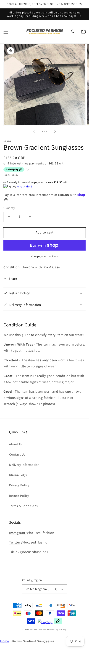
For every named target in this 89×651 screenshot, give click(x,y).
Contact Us (17, 454)
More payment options (45, 256)
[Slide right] (55, 132)
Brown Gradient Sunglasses (33, 641)
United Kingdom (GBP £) (42, 589)
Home (4, 641)
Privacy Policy (19, 485)
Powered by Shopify (56, 629)
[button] (6, 32)
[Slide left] (34, 132)
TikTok (14, 552)
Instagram (17, 533)
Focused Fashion (38, 629)
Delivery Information (24, 465)
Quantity (9, 208)
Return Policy (19, 496)
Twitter (14, 542)
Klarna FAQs (18, 475)
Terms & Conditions (23, 506)
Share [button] (13, 279)
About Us (16, 444)
